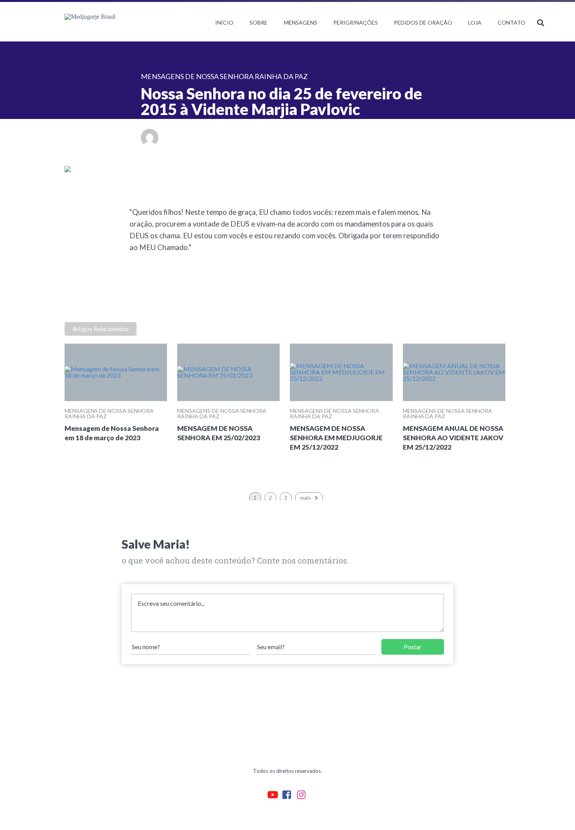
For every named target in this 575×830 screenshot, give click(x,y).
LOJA (475, 22)
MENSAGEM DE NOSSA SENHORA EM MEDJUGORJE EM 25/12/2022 (336, 437)
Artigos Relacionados (100, 328)
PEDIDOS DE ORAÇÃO (423, 22)
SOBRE (259, 22)
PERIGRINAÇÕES (355, 22)
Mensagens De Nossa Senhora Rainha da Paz (109, 413)
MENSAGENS (300, 22)
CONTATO (511, 22)
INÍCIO (224, 22)
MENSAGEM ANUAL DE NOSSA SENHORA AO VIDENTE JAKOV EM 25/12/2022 (453, 437)
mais (305, 497)
